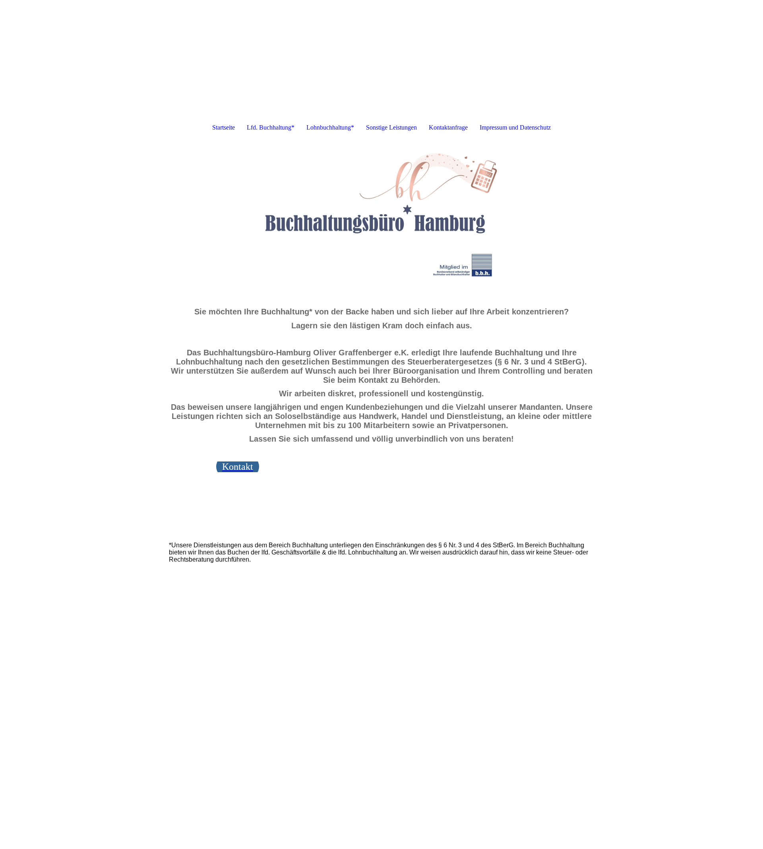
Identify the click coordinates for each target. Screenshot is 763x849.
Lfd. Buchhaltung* (270, 127)
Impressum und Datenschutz (515, 127)
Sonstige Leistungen (391, 127)
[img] (381, 217)
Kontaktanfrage (448, 127)
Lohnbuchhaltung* (330, 127)
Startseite (223, 127)
